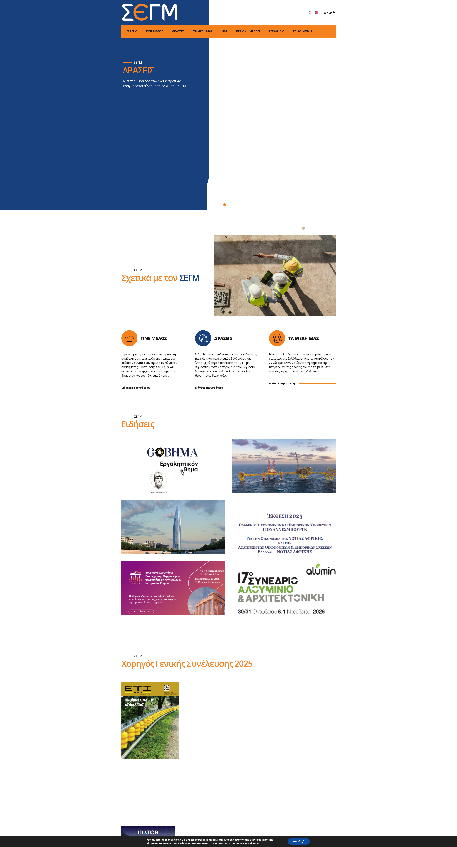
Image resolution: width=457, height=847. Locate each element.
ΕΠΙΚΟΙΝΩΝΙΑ (302, 31)
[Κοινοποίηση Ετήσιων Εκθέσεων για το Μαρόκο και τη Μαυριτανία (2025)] (176, 530)
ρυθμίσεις (254, 843)
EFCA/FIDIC (276, 31)
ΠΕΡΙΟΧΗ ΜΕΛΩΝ (248, 31)
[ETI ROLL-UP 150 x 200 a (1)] (150, 720)
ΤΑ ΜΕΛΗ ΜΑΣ (203, 31)
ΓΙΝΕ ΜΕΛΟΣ (154, 31)
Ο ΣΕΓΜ (132, 31)
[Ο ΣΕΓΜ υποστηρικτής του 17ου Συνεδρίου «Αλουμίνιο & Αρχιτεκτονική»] (287, 591)
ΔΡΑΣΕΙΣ (178, 31)
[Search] (310, 12)
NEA (224, 31)
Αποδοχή (298, 841)
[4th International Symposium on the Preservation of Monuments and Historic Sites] (176, 591)
